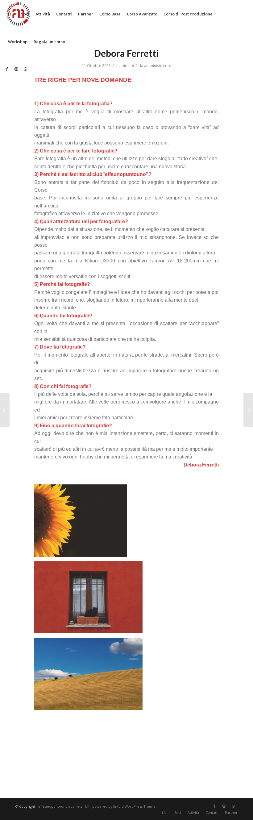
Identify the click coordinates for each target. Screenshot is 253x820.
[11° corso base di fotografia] (248, 410)
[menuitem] (11, 14)
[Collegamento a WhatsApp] (25, 68)
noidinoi (126, 65)
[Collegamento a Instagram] (16, 68)
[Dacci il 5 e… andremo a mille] (5, 410)
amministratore (157, 65)
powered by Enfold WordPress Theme (124, 806)
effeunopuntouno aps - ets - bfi (63, 806)
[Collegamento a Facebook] (6, 68)
